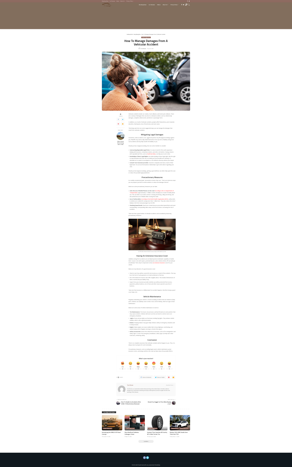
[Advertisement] (146, 18)
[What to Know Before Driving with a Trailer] (121, 136)
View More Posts (169, 385)
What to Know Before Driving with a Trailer (120, 143)
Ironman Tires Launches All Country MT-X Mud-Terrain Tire (157, 433)
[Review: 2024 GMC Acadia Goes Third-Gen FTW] (180, 422)
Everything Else (146, 37)
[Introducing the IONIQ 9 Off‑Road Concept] (112, 422)
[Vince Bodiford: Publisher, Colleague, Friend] (135, 422)
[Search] (189, 4)
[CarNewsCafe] (106, 4)
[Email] (123, 124)
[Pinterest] (118, 124)
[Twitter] (189, 1)
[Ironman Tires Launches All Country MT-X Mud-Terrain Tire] (157, 422)
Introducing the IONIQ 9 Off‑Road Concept (111, 433)
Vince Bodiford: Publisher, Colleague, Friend (132, 433)
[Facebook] (187, 1)
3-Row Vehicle (175, 428)
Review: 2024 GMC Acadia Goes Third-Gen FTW (179, 433)
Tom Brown (143, 48)
